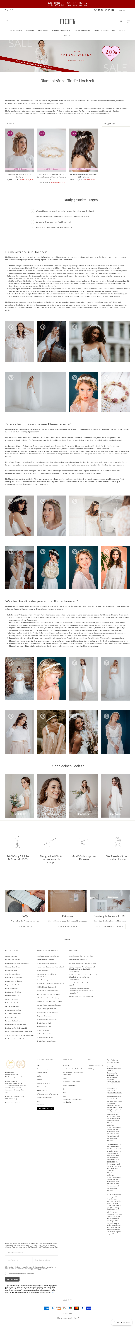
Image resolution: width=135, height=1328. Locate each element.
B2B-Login (91, 1069)
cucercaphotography (115, 1092)
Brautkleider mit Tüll (12, 995)
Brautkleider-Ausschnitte (45, 959)
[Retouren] (67, 901)
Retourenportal (42, 1090)
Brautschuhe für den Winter (46, 1041)
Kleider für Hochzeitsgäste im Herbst (49, 1001)
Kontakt (39, 1079)
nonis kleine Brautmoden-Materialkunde (50, 967)
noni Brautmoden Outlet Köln (73, 1069)
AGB (38, 1101)
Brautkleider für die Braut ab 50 (16, 1028)
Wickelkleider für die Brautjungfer (49, 998)
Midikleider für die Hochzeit (46, 987)
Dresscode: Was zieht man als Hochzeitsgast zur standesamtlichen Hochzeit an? (81, 991)
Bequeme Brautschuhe (44, 1016)
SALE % (122, 30)
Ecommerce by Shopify (70, 1318)
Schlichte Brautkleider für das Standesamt (19, 1035)
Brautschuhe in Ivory (44, 1026)
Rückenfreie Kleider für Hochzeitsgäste (50, 983)
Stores (65, 1078)
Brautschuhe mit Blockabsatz (47, 1019)
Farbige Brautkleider (12, 1003)
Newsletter (66, 1065)
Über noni (67, 35)
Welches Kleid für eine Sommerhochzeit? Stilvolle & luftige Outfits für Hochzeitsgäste (83, 977)
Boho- (80, 615)
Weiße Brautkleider (11, 999)
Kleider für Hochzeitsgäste (104, 30)
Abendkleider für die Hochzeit (47, 1012)
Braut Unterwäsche (82, 30)
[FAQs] (25, 901)
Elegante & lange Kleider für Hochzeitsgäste (46, 975)
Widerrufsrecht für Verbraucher (48, 1094)
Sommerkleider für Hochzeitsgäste (49, 1005)
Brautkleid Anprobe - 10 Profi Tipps (81, 956)
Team (64, 1096)
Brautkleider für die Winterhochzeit (17, 963)
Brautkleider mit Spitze (13, 992)
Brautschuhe (43, 30)
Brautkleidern (45, 606)
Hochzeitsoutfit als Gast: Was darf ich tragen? (81, 984)
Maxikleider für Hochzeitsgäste (47, 990)
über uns (17, 1103)
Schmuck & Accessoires (61, 30)
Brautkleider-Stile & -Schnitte (47, 963)
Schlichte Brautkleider (12, 974)
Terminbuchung (42, 1069)
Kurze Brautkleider (11, 988)
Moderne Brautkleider (12, 959)
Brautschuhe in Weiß (44, 1023)
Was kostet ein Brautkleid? (78, 959)
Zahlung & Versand (43, 1083)
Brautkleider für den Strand (14, 1039)
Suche (39, 1076)
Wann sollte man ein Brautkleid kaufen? (82, 963)
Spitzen (84, 638)
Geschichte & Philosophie (71, 1082)
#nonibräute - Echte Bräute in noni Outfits (73, 1101)
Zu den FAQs (25, 927)
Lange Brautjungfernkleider (46, 1008)
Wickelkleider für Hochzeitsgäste (48, 994)
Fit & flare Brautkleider (13, 1013)
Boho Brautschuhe (43, 1030)
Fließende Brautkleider (13, 1010)
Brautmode (30, 30)
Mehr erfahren (67, 927)
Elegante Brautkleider (12, 985)
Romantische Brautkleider (14, 1021)
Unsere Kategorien (11, 956)
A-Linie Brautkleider (12, 1006)
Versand (116, 1062)
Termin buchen (16, 30)
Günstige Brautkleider (12, 967)
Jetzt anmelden (12, 1279)
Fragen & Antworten (12, 10)
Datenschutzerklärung (44, 1097)
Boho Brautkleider (11, 970)
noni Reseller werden (95, 1065)
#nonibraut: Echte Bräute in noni (48, 956)
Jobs (64, 1092)
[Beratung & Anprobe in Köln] (110, 901)
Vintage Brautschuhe (44, 1034)
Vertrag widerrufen (45, 1108)
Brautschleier (75, 302)
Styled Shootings (43, 970)
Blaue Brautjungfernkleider (46, 980)
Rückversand (41, 1087)
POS (57, 1318)
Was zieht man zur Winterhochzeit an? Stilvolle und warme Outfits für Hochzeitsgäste (82, 969)
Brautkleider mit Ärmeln (13, 981)
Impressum (41, 1105)
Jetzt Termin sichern (110, 927)
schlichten (51, 633)
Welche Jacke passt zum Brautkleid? (81, 996)
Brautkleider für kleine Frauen (15, 1024)
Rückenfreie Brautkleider (13, 978)
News (64, 1089)
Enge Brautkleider (11, 1017)
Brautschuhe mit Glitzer (45, 1037)
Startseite (67, 939)
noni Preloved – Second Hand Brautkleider (73, 1073)
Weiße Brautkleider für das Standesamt (18, 1032)
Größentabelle (42, 1072)
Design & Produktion (70, 1085)
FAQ (38, 1065)
